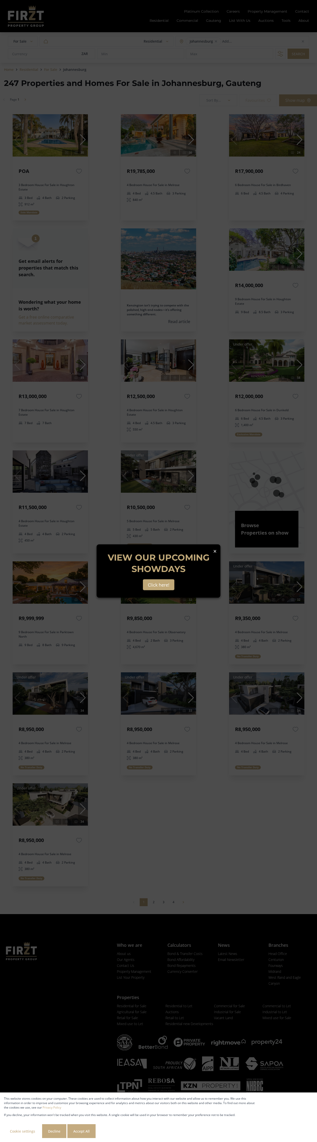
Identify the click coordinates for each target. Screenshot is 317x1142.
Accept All (81, 1131)
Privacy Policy (52, 1107)
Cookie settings (22, 1131)
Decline (54, 1131)
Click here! (158, 585)
